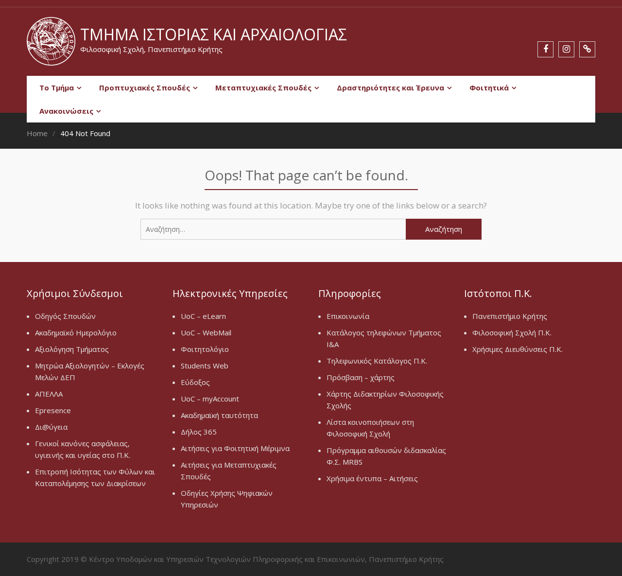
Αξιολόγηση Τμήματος (72, 349)
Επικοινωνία (348, 316)
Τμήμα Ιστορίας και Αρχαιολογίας (213, 34)
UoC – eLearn (203, 316)
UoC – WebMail (206, 332)
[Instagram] (566, 49)
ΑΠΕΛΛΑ (49, 394)
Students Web (204, 365)
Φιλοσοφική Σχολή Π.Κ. (512, 332)
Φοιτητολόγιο (205, 349)
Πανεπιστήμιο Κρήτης (509, 316)
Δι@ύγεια (51, 427)
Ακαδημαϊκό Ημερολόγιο (76, 332)
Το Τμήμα (56, 87)
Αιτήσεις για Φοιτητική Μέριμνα (235, 448)
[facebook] (545, 49)
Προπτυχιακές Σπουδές (144, 87)
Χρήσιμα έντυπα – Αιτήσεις (372, 478)
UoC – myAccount (210, 398)
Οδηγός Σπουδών (65, 316)
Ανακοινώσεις (66, 111)
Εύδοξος (195, 382)
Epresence (53, 410)
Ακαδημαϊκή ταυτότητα (219, 415)
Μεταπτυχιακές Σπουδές (263, 87)
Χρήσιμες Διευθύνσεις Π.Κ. (517, 349)
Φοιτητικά (489, 87)
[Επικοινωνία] (587, 49)
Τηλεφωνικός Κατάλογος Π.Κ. (377, 361)
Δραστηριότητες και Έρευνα (390, 87)
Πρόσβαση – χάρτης (361, 377)
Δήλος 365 (199, 431)
